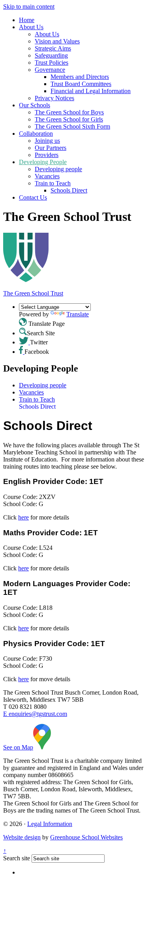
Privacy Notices (54, 98)
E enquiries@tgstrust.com (35, 713)
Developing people (58, 169)
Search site (16, 858)
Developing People (43, 162)
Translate (77, 314)
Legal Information (49, 823)
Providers (46, 154)
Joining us (47, 140)
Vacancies (47, 176)
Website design (22, 837)
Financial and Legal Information (91, 91)
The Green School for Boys (69, 112)
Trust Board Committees (81, 83)
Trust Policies (51, 62)
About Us (31, 27)
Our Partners (50, 147)
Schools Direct (69, 190)
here (23, 517)
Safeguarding (51, 55)
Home (26, 20)
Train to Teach (53, 183)
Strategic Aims (53, 48)
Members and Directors (80, 76)
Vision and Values (57, 41)
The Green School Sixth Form (72, 126)
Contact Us (33, 197)
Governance (50, 69)
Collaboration (36, 133)
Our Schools (34, 105)
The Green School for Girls (69, 119)
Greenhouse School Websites (86, 837)
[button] (23, 322)
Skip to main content (28, 6)
